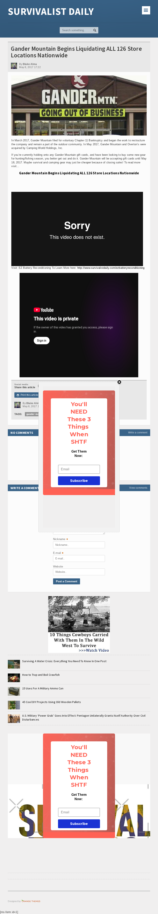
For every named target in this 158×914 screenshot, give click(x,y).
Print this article (27, 395)
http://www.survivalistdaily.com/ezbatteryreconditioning (111, 267)
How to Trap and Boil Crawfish (41, 675)
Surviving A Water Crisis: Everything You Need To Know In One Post (64, 661)
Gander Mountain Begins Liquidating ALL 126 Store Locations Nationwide (79, 173)
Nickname (60, 539)
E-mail (58, 553)
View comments (138, 487)
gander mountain (36, 414)
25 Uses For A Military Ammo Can (42, 688)
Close (119, 382)
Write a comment (138, 432)
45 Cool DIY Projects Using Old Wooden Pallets (51, 702)
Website (58, 566)
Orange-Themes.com (31, 901)
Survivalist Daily (51, 11)
